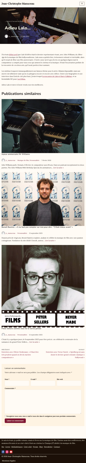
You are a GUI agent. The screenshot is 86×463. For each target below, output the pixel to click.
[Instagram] (7, 451)
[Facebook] (3, 451)
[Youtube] (11, 451)
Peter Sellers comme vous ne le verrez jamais (21, 328)
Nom (7, 379)
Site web (60, 379)
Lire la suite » (58, 168)
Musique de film (23, 160)
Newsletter (48, 447)
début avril (13, 54)
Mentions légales (9, 461)
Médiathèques (17, 447)
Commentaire (10, 388)
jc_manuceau (13, 36)
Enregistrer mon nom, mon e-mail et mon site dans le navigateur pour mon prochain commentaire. (41, 416)
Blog (41, 447)
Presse (35, 447)
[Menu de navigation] (81, 3)
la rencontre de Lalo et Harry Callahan (57, 76)
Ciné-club (28, 447)
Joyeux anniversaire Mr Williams (16, 154)
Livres (7, 447)
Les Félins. (21, 79)
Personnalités (34, 160)
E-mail (33, 379)
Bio (3, 447)
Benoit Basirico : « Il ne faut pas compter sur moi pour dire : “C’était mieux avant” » (37, 227)
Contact (57, 447)
